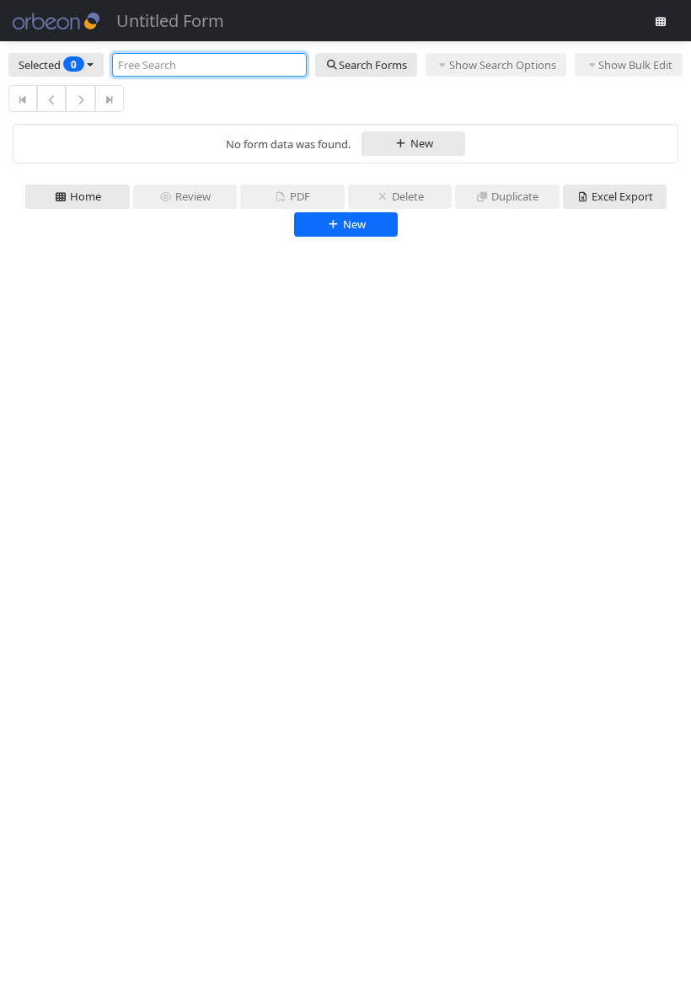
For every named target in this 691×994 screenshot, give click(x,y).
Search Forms (373, 64)
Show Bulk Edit (635, 64)
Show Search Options (502, 64)
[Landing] (660, 21)
